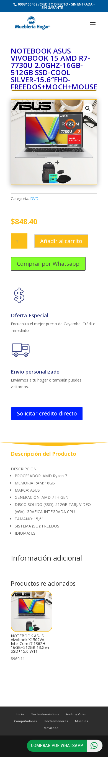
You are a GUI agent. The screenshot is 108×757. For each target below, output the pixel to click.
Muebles (81, 721)
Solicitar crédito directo (47, 413)
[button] (88, 108)
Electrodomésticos (45, 714)
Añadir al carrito (61, 241)
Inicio (20, 714)
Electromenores (56, 721)
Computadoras (25, 721)
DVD (34, 198)
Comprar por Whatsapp (48, 263)
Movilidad (51, 728)
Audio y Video (76, 714)
